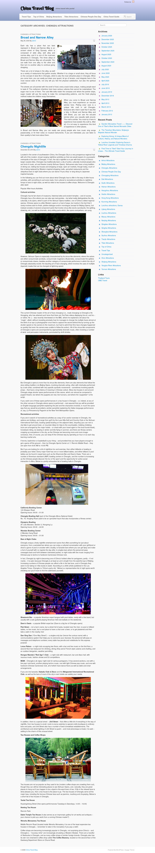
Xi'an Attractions (107, 258)
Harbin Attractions (108, 194)
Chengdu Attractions (31, 34)
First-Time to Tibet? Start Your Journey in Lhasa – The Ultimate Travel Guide (115, 149)
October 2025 (106, 47)
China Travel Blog (37, 8)
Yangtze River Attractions (111, 265)
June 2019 (105, 88)
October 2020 (106, 58)
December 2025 (107, 39)
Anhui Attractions (107, 160)
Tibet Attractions (71, 16)
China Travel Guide (111, 16)
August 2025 (106, 54)
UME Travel (102, 280)
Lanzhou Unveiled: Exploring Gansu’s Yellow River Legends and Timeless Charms (115, 143)
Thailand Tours (104, 278)
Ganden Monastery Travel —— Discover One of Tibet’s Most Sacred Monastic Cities (115, 125)
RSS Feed (133, 1)
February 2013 (107, 110)
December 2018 (107, 95)
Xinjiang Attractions (108, 261)
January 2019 (106, 92)
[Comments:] (94, 40)
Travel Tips (26, 16)
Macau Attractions (108, 216)
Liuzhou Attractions (108, 213)
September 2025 (107, 50)
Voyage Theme (129, 850)
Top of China (38, 16)
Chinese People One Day (91, 16)
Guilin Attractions (107, 183)
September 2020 (107, 62)
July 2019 (105, 84)
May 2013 (105, 99)
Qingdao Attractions (109, 224)
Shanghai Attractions (109, 231)
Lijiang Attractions (108, 209)
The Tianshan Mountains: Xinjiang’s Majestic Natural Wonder (113, 131)
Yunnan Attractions (108, 269)
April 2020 (105, 80)
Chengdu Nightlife (33, 146)
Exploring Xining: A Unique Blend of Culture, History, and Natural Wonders (113, 137)
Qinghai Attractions (108, 228)
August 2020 (106, 65)
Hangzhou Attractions (109, 190)
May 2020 (105, 77)
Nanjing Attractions (108, 220)
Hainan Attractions (108, 186)
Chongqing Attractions (109, 175)
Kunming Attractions (109, 201)
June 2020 (105, 73)
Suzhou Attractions (108, 235)
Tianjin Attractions (108, 239)
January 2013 (106, 114)
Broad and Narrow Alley (37, 37)
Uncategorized (107, 254)
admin (34, 41)
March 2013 (106, 107)
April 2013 (105, 103)
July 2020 (105, 69)
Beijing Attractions (54, 16)
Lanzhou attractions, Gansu (112, 205)
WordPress (119, 850)
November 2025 (107, 43)
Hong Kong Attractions (110, 198)
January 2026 (106, 35)
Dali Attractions (107, 179)
